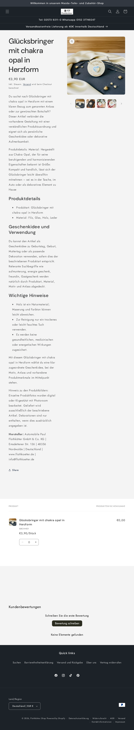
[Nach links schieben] (71, 103)
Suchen (17, 662)
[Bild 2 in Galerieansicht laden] (90, 103)
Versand (27, 84)
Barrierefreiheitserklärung (38, 662)
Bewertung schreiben (67, 623)
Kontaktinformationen (102, 721)
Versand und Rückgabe (70, 662)
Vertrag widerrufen (110, 662)
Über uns (91, 662)
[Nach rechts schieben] (121, 103)
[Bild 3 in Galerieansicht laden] (101, 103)
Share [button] (15, 470)
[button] (7, 11)
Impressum (120, 721)
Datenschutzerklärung (79, 718)
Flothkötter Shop (38, 718)
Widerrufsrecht (99, 718)
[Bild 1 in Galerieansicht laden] (80, 103)
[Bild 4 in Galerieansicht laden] (111, 103)
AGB (112, 718)
